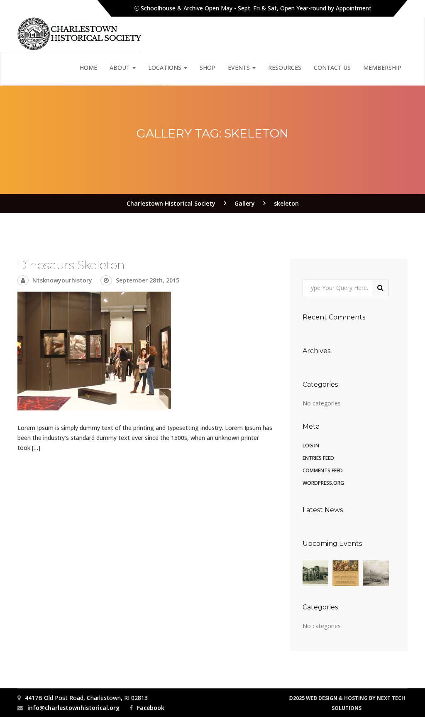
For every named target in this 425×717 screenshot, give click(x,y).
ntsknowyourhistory (62, 280)
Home (88, 67)
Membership (382, 67)
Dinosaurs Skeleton (71, 265)
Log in (311, 445)
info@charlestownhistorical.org (73, 708)
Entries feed (318, 458)
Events (240, 67)
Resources (284, 67)
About (121, 67)
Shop (207, 67)
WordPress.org (323, 482)
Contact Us (332, 67)
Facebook (150, 708)
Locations (165, 67)
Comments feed (323, 470)
